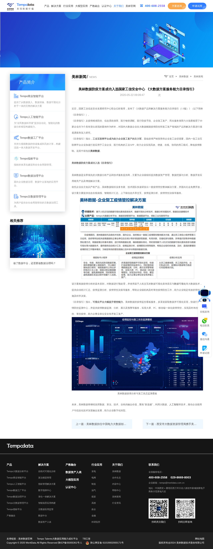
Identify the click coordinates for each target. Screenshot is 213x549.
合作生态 (116, 477)
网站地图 (199, 538)
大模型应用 (81, 5)
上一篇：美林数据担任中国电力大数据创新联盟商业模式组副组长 (104, 424)
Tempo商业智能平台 (16, 477)
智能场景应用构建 (47, 503)
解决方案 (56, 5)
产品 (46, 5)
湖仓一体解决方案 (47, 496)
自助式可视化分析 (47, 471)
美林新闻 (198, 76)
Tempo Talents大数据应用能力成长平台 (57, 538)
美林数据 (183, 76)
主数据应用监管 (45, 509)
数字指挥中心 (44, 490)
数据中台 (42, 515)
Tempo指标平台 (14, 509)
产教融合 (95, 5)
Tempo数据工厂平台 (16, 490)
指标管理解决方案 (47, 484)
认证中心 (107, 5)
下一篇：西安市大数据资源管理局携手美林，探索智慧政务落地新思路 (174, 424)
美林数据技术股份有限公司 (190, 542)
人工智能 (174, 404)
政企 (94, 509)
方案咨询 (177, 5)
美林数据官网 (25, 538)
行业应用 (68, 5)
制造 (94, 484)
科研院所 (96, 522)
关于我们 (119, 5)
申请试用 (197, 5)
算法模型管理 (44, 477)
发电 (94, 471)
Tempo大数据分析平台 (17, 471)
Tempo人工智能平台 (16, 484)
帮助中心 (116, 490)
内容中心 (116, 484)
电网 (94, 477)
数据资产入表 (44, 522)
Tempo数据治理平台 (16, 496)
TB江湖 (86, 538)
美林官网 (131, 5)
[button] (33, 254)
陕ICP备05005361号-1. (70, 542)
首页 (171, 76)
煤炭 (94, 496)
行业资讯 (116, 503)
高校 (94, 503)
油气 (94, 490)
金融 (94, 515)
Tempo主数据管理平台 (17, 503)
